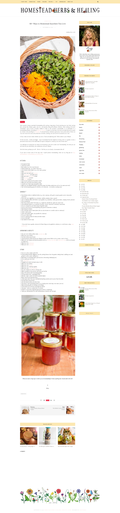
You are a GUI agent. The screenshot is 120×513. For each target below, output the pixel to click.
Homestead (32, 1)
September (84, 197)
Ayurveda (81, 124)
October (84, 195)
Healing (44, 1)
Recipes (51, 1)
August (84, 209)
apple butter (27, 174)
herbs (80, 156)
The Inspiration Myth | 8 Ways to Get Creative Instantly (92, 96)
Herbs (38, 1)
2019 (82, 228)
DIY (57, 1)
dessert (80, 133)
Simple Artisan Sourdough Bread (89, 199)
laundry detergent (33, 268)
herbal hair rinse (61, 240)
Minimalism (62, 1)
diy (80, 136)
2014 (82, 237)
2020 (82, 226)
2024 (82, 186)
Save (48, 400)
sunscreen (31, 244)
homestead (47, 21)
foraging (81, 144)
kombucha (26, 177)
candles (30, 265)
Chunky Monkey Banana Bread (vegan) (91, 206)
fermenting (81, 138)
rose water (53, 240)
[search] (99, 249)
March (83, 219)
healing (81, 153)
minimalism (82, 164)
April (83, 217)
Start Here (24, 1)
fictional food (82, 141)
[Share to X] (44, 400)
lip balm (49, 240)
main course (82, 162)
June (83, 213)
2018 (82, 230)
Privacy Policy (89, 313)
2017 (82, 231)
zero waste (81, 173)
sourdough (31, 176)
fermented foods (28, 171)
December (84, 191)
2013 (82, 239)
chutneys (35, 173)
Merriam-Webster (41, 130)
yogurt (25, 179)
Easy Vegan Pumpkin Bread (88, 208)
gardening (81, 147)
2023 (82, 188)
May (83, 215)
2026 (82, 184)
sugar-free (81, 170)
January (84, 222)
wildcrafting (26, 260)
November (84, 193)
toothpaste (31, 243)
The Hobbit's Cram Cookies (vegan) (90, 200)
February (84, 220)
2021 (82, 224)
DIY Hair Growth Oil (89, 88)
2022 (82, 189)
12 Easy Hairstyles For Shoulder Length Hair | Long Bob (91, 82)
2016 (82, 233)
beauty (80, 127)
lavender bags (42, 234)
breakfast (81, 130)
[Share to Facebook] (41, 400)
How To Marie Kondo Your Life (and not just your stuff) (92, 304)
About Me (70, 1)
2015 (82, 235)
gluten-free (81, 150)
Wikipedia (37, 131)
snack (80, 167)
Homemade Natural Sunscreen (91, 103)
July (83, 211)
